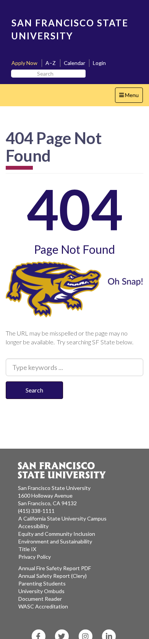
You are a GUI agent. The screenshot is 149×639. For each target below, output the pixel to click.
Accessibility (33, 526)
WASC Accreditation (43, 606)
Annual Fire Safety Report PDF (54, 568)
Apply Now (24, 63)
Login (99, 63)
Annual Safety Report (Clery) (52, 576)
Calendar (74, 63)
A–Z (50, 63)
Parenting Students (42, 583)
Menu (131, 97)
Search (34, 390)
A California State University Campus (62, 518)
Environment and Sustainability (55, 541)
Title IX (27, 549)
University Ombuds (41, 591)
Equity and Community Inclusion (56, 533)
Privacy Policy (34, 556)
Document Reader (40, 598)
